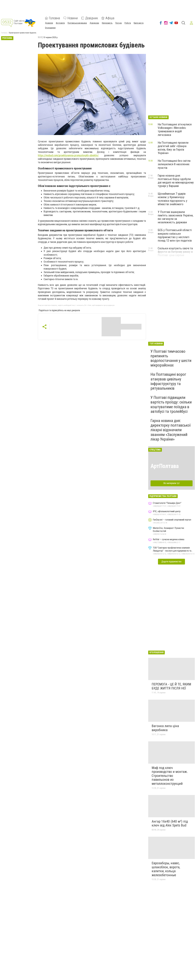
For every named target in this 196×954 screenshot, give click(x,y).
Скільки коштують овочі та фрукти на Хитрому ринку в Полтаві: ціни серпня (175, 252)
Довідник (91, 18)
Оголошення (50, 28)
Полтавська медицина (77, 23)
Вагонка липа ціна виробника (165, 728)
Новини (72, 18)
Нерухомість (107, 23)
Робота (128, 23)
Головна (54, 18)
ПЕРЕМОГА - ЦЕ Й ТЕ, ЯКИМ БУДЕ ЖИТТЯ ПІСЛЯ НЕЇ (171, 686)
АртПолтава (165, 466)
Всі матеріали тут (171, 483)
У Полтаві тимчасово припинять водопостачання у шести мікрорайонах (171, 358)
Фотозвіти (60, 23)
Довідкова (94, 23)
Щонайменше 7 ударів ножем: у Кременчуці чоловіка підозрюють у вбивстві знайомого (172, 199)
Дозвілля (49, 23)
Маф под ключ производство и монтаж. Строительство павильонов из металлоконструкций (170, 776)
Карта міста (138, 23)
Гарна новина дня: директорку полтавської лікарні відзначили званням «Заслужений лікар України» (171, 430)
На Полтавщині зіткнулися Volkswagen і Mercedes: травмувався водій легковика (175, 129)
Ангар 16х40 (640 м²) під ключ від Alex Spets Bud (170, 823)
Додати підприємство (171, 561)
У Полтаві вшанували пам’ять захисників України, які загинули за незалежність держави (175, 217)
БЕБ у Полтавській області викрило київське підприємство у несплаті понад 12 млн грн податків (175, 235)
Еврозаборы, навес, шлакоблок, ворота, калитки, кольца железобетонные (166, 869)
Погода (118, 23)
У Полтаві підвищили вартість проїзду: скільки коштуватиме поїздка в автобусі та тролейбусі (171, 404)
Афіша (109, 18)
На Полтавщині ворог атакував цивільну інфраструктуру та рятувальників (168, 381)
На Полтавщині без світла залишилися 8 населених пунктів (174, 164)
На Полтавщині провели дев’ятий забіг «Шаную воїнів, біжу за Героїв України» (173, 148)
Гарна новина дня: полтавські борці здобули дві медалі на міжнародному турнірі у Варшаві (176, 181)
